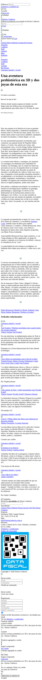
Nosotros (4, 45)
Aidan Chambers (7, 477)
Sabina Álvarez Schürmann (23, 361)
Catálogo (4, 47)
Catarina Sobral (18, 450)
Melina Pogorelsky (8, 423)
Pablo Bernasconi (7, 310)
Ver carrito (5, 648)
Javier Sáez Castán (12, 363)
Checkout (4, 659)
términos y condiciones (15, 619)
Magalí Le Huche (20, 310)
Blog (9, 43)
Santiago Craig (33, 310)
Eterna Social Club (25, 508)
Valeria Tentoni (6, 332)
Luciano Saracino (21, 423)
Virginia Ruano (6, 361)
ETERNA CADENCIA (10, 7)
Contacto (4, 510)
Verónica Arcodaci (27, 312)
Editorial (14, 43)
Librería (4, 43)
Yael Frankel (17, 332)
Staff (2, 49)
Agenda (21, 43)
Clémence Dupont (30, 394)
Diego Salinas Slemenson (10, 312)
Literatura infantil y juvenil (11, 70)
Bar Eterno (28, 43)
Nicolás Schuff (18, 394)
